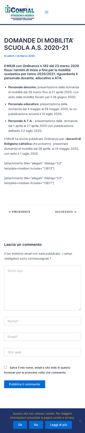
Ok (20, 425)
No (36, 425)
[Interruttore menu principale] (46, 12)
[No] (80, 421)
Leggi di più (58, 425)
